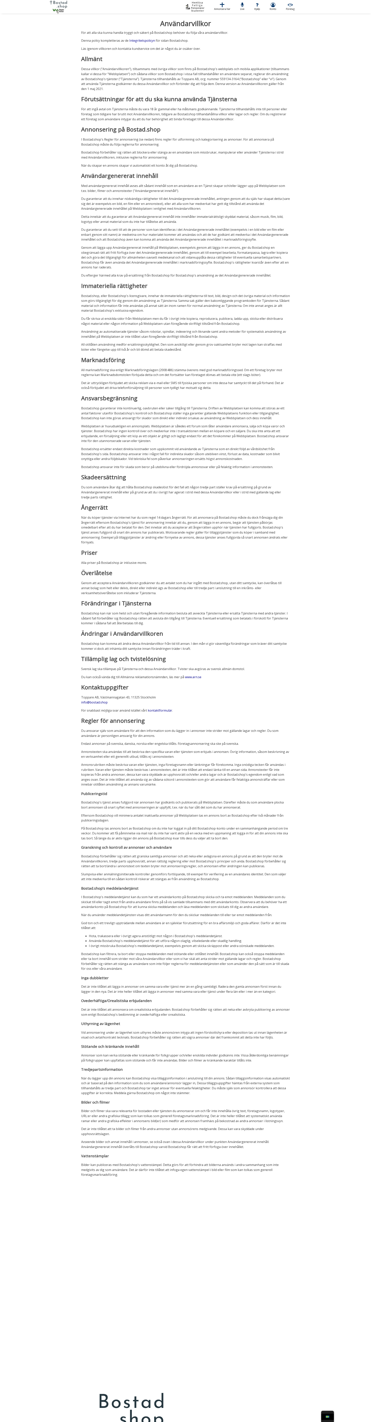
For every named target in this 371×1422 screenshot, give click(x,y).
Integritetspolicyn (142, 40)
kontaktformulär (160, 710)
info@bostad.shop (94, 702)
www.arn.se (193, 677)
